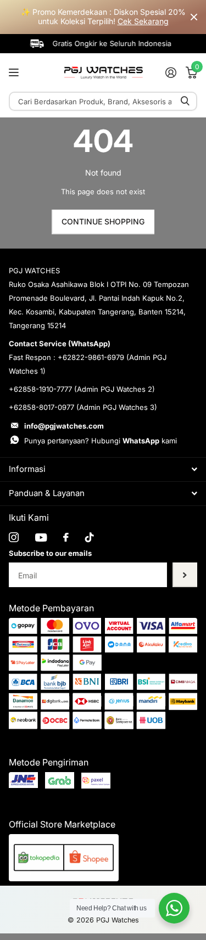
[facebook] (66, 537)
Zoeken (185, 101)
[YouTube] (41, 537)
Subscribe (184, 574)
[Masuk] (170, 72)
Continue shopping (103, 221)
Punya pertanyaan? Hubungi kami (100, 440)
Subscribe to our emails (50, 553)
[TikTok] (89, 537)
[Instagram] (14, 537)
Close (194, 17)
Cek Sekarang (143, 21)
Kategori (15, 72)
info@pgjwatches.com (64, 425)
